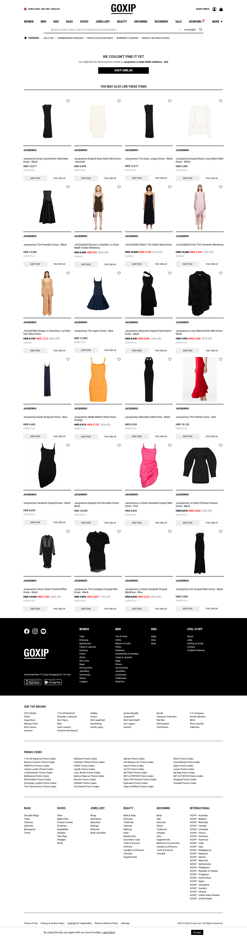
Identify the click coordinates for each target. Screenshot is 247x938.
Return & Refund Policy (106, 923)
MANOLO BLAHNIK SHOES (155, 38)
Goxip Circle (202, 9)
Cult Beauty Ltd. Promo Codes (139, 762)
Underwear (120, 678)
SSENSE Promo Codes (85, 783)
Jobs (189, 640)
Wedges (61, 839)
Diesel (93, 716)
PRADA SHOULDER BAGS (100, 38)
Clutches (28, 822)
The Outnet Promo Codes (86, 786)
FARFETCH (29, 170)
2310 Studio (30, 713)
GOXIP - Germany (199, 836)
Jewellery (84, 671)
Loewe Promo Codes (183, 769)
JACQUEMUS (30, 150)
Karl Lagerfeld (97, 720)
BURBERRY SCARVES (127, 38)
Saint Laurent (64, 727)
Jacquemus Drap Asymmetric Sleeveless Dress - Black (45, 160)
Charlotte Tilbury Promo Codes (89, 762)
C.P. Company (197, 713)
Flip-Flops (62, 836)
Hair (159, 818)
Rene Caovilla (197, 723)
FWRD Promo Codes (84, 765)
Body (159, 815)
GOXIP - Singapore (199, 874)
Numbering (96, 723)
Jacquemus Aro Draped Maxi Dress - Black (199, 589)
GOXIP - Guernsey (199, 839)
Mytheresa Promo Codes (36, 776)
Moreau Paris (31, 723)
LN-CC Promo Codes (134, 769)
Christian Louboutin (67, 716)
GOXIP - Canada (198, 825)
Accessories (85, 667)
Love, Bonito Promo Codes (87, 772)
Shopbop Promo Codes (185, 779)
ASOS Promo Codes (183, 758)
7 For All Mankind (66, 713)
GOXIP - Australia (199, 815)
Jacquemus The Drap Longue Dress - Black (149, 158)
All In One (84, 660)
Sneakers (62, 825)
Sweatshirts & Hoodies (127, 653)
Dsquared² (129, 716)
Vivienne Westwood (67, 730)
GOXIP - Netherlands (200, 864)
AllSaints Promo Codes (85, 758)
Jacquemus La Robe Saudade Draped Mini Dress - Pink (148, 504)
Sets (159, 836)
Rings (93, 815)
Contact (191, 647)
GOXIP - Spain (197, 881)
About (190, 636)
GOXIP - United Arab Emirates (205, 895)
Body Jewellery (98, 832)
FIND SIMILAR (59, 178)
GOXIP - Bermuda (199, 822)
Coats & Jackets (87, 647)
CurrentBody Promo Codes (186, 762)
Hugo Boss (29, 720)
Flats (59, 815)
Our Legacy (129, 723)
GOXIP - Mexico (198, 857)
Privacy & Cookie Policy (52, 923)
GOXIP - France (198, 832)
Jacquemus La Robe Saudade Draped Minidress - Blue (146, 591)
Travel (27, 832)
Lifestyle (128, 853)
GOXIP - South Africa (200, 877)
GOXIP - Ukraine (198, 891)
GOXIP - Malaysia (199, 853)
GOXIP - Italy (196, 846)
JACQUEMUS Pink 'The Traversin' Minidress (199, 244)
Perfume (128, 846)
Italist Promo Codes (183, 765)
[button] (123, 70)
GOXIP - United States (201, 898)
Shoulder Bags (31, 815)
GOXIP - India (197, 843)
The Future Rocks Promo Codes (40, 786)
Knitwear (83, 640)
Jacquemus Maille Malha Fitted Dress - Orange (95, 418)
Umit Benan (162, 727)
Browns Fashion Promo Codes (39, 762)
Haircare (128, 825)
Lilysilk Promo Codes (84, 769)
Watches (120, 681)
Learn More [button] (108, 932)
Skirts (82, 657)
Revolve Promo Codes (85, 779)
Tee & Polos (121, 636)
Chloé (27, 716)
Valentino (194, 727)
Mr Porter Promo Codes (135, 772)
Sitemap (125, 923)
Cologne (161, 832)
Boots (60, 843)
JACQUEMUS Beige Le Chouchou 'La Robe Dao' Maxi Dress (46, 332)
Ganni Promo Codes (134, 765)
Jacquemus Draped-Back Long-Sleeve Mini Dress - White (199, 160)
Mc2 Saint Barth (132, 720)
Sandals (61, 832)
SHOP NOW (35, 178)
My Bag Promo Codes (184, 772)
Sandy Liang (96, 727)
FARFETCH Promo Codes (36, 765)
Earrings (94, 825)
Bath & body (130, 815)
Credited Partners (196, 650)
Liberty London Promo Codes (38, 769)
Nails (126, 832)
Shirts (118, 640)
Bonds (160, 713)
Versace (28, 730)
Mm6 (192, 720)
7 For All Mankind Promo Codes (40, 758)
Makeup (128, 829)
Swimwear (84, 674)
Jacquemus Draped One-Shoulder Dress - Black (97, 504)
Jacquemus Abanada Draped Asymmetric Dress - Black (148, 332)
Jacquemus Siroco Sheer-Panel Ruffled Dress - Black (45, 591)
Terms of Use (31, 923)
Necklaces (95, 818)
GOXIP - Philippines (200, 867)
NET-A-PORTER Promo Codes (139, 776)
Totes (27, 818)
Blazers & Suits (123, 643)
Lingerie (83, 681)
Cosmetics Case (132, 839)
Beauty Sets (130, 836)
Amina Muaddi (131, 713)
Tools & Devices (132, 843)
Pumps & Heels (65, 822)
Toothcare (129, 822)
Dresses (83, 650)
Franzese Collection (167, 716)
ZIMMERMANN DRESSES (70, 38)
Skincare (128, 818)
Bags (82, 664)
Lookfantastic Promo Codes (38, 772)
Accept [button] (197, 932)
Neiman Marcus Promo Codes (89, 776)
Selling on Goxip (195, 643)
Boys (153, 643)
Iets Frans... (63, 720)
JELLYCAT (48, 38)
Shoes (82, 678)
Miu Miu (161, 720)
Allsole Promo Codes (134, 758)
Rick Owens (30, 727)
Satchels (28, 825)
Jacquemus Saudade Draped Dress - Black (47, 503)
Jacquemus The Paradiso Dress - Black (45, 244)
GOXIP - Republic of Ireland (204, 871)
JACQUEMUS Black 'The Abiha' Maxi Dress (148, 244)
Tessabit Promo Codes (184, 783)
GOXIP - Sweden (198, 888)
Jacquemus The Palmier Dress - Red (196, 417)
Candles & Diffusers (134, 850)
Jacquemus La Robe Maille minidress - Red (146, 62)
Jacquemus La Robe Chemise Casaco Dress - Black (197, 504)
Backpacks (30, 829)
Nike (59, 723)
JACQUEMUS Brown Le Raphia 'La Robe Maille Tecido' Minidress (96, 246)
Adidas (93, 713)
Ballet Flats (63, 818)
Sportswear (85, 643)
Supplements (130, 857)
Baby (153, 636)
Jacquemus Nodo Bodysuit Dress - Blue (45, 417)
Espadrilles (62, 829)
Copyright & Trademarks (79, 923)
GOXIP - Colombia (199, 829)
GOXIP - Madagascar (200, 850)
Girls (153, 640)
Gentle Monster (198, 716)
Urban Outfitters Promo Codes (139, 786)
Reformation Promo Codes (37, 779)
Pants (82, 653)
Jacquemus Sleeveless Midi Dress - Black (147, 417)
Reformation (163, 723)
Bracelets (95, 822)
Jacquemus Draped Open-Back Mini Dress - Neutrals (97, 160)
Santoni (127, 727)
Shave (160, 825)
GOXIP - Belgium (198, 818)
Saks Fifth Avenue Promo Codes (140, 779)
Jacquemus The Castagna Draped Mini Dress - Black (96, 591)
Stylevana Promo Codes (136, 783)
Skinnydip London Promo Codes (40, 783)
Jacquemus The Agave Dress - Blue (93, 330)
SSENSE (78, 256)
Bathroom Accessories (168, 843)
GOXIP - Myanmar (199, 860)
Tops (81, 636)
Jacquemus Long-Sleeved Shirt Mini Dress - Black (200, 332)
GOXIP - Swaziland (199, 884)
